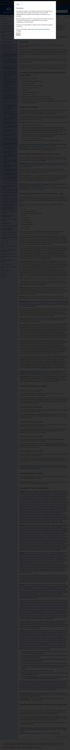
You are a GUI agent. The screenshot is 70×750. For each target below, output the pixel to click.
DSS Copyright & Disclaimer (43, 29)
